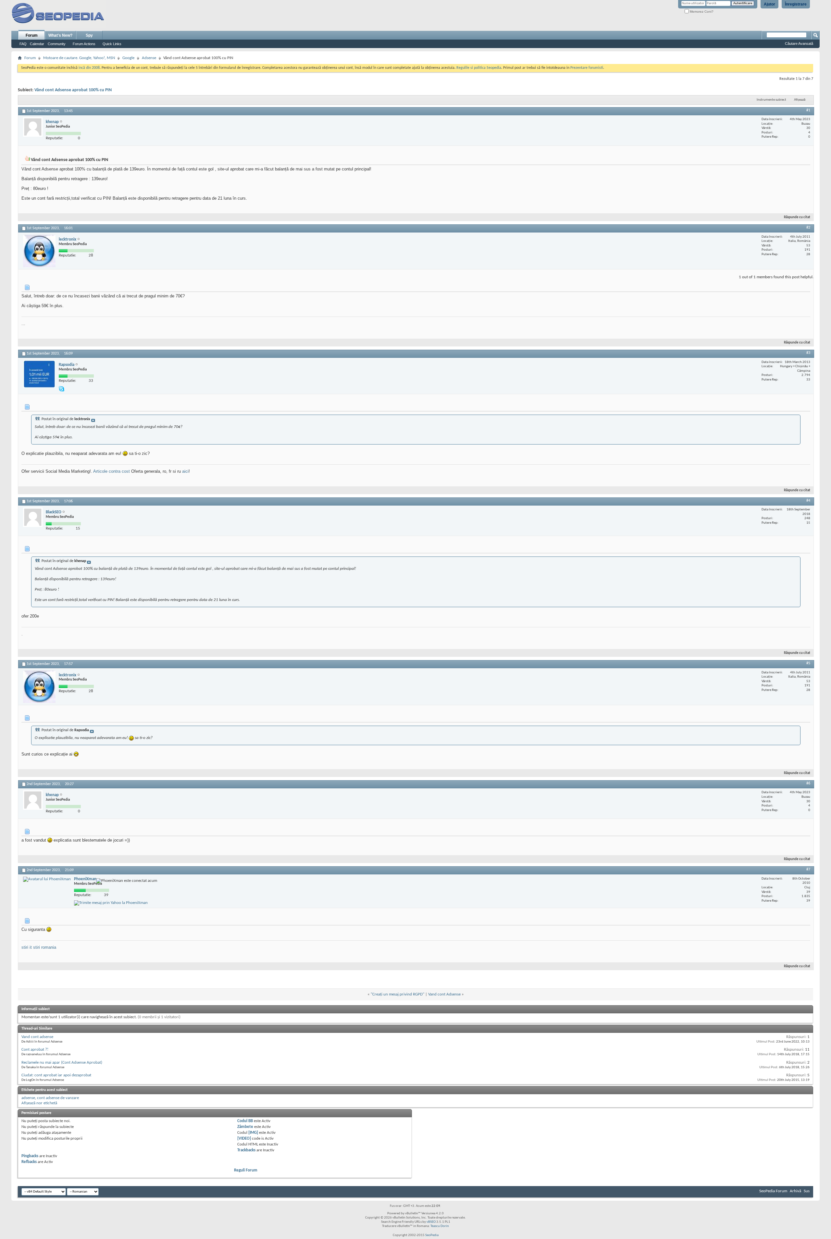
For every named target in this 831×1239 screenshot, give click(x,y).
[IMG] (253, 1133)
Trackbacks (246, 1150)
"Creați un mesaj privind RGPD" (397, 994)
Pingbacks (29, 1156)
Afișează (799, 100)
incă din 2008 (89, 68)
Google (128, 58)
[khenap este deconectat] (33, 127)
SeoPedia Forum (773, 1191)
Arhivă (795, 1191)
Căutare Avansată (799, 43)
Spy (89, 35)
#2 (808, 228)
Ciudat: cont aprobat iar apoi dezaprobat (56, 1075)
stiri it (26, 947)
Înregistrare (796, 4)
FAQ (23, 44)
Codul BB (245, 1121)
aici (185, 471)
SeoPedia (432, 1235)
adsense (28, 1098)
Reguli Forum (245, 1170)
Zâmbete (245, 1127)
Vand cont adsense (37, 1037)
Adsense (149, 58)
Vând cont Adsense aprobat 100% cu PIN (73, 90)
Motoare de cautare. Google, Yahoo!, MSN (79, 58)
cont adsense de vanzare (58, 1098)
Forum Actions (84, 44)
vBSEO (431, 1222)
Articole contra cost (111, 471)
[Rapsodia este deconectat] (39, 374)
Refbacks (29, 1162)
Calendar (37, 44)
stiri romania (44, 947)
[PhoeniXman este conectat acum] (47, 879)
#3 (808, 353)
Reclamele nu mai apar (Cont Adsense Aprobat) (61, 1062)
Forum (32, 35)
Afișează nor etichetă (39, 1103)
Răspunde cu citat (797, 217)
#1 (808, 110)
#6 (808, 783)
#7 (808, 869)
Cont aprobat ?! (34, 1049)
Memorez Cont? (701, 11)
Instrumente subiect (771, 100)
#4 (808, 501)
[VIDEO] (244, 1138)
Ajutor (769, 4)
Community (57, 44)
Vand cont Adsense (444, 994)
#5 (808, 663)
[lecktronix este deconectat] (39, 251)
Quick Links (112, 44)
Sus (807, 1191)
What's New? (60, 35)
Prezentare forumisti (586, 68)
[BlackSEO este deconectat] (33, 517)
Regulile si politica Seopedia (478, 68)
